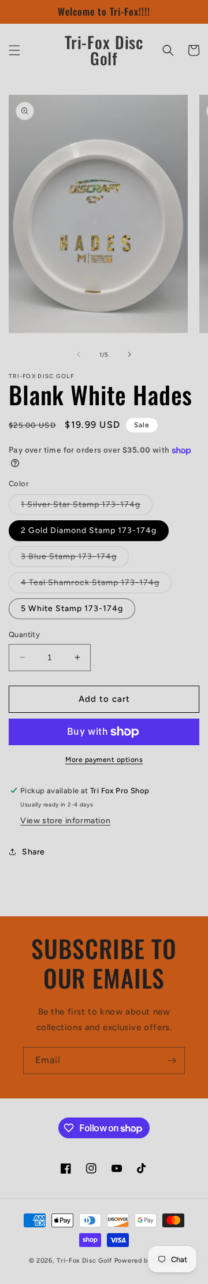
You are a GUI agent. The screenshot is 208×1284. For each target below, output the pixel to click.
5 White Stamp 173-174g (72, 608)
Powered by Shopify (147, 1260)
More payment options (104, 760)
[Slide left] (78, 354)
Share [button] (33, 852)
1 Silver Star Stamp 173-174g (87, 507)
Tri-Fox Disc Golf (85, 1260)
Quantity (24, 634)
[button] (14, 50)
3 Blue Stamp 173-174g (75, 559)
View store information (65, 821)
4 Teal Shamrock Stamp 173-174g (96, 585)
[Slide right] (129, 354)
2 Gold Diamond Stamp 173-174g (89, 530)
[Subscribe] (171, 1060)
